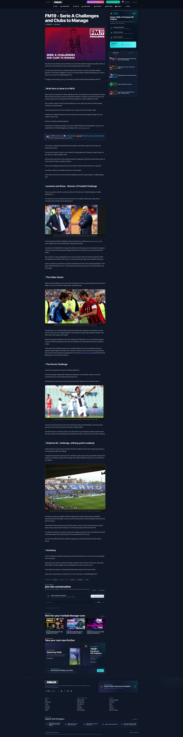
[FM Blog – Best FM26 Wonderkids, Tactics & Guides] (58, 2)
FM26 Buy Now (113, 2)
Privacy (131, 732)
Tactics (46, 704)
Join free (99, 670)
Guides (46, 710)
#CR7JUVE (84, 136)
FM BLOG (51, 11)
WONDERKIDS (65, 6)
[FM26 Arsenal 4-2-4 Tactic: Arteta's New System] (113, 67)
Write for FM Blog (113, 710)
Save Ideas (47, 708)
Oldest (103, 602)
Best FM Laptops (81, 710)
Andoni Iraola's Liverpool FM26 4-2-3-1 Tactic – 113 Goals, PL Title (126, 92)
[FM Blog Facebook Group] (61, 691)
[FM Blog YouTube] (68, 691)
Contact (111, 706)
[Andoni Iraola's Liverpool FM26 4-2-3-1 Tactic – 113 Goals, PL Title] (113, 92)
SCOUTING (98, 6)
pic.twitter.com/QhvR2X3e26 (96, 136)
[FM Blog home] (70, 682)
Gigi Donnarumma (85, 353)
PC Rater (79, 706)
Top (95, 602)
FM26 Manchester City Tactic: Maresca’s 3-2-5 (127, 76)
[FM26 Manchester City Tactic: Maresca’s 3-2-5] (113, 76)
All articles (102, 616)
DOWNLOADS (86, 6)
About (110, 704)
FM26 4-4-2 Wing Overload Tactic (125, 84)
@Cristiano (73, 136)
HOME (46, 11)
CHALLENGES (63, 11)
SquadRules (80, 708)
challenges (63, 79)
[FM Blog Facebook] (64, 691)
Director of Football (96, 241)
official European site (83, 128)
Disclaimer (136, 732)
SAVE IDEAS (109, 6)
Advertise (111, 708)
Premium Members (95, 2)
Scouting (47, 706)
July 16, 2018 (68, 138)
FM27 (56, 6)
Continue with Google (98, 596)
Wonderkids (48, 702)
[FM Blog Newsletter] (71, 691)
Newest (99, 602)
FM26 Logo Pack (80, 702)
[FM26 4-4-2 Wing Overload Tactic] (113, 84)
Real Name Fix (80, 704)
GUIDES (119, 6)
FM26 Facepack (80, 700)
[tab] (115, 53)
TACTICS (77, 6)
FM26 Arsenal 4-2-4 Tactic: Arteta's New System (126, 67)
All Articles (111, 702)
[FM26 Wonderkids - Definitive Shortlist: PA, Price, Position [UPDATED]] (113, 59)
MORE (128, 6)
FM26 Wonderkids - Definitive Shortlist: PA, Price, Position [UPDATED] (127, 59)
